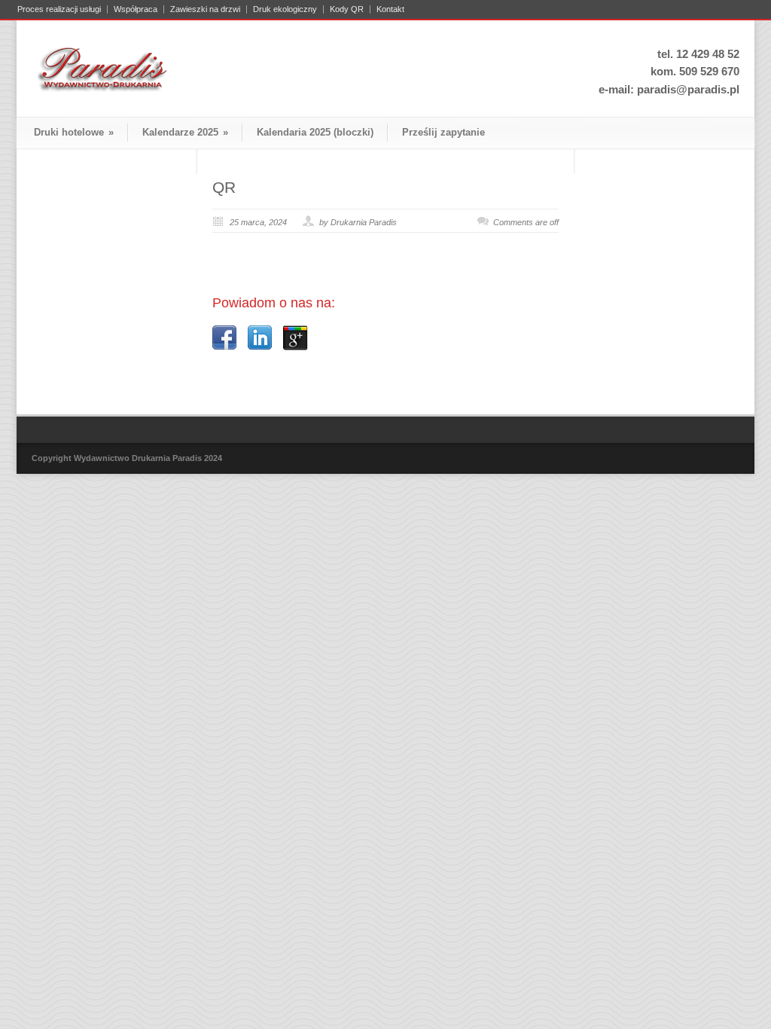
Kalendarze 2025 (185, 132)
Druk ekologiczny (285, 9)
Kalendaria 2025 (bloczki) (315, 132)
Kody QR (347, 9)
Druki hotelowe (74, 132)
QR (224, 187)
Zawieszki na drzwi (205, 9)
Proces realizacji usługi (59, 9)
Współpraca (135, 9)
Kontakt (390, 9)
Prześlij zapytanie (443, 132)
